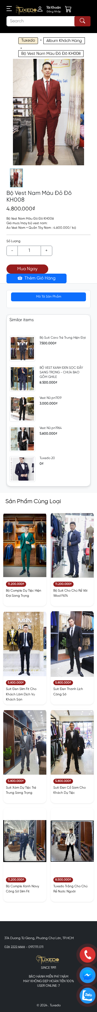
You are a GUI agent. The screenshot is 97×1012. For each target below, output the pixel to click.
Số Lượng (13, 241)
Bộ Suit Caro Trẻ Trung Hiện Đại (63, 337)
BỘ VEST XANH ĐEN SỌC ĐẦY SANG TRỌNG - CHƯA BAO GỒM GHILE (61, 372)
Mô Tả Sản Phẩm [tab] (48, 296)
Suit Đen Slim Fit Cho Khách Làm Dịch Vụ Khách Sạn (21, 694)
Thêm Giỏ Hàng (39, 278)
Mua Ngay (27, 269)
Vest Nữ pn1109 (50, 398)
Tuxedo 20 (47, 458)
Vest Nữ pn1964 (51, 428)
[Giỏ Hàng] (72, 10)
